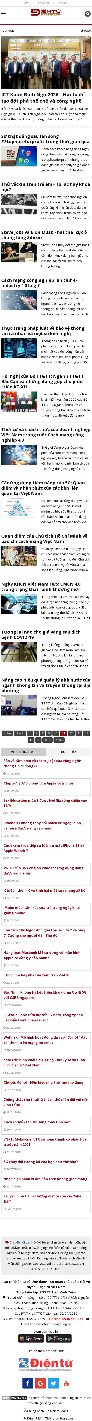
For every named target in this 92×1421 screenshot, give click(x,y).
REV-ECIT (43, 3)
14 (86, 733)
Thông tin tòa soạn (59, 1418)
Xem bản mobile (46, 1331)
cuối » (59, 740)
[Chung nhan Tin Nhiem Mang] (46, 1410)
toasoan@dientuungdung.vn (50, 1324)
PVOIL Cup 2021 (49, 1269)
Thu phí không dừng (53, 1253)
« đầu (7, 733)
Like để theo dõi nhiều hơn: (46, 1351)
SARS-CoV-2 (33, 1263)
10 (55, 733)
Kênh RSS (33, 1418)
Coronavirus (65, 1263)
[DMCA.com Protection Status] (14, 1398)
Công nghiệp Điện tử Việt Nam (57, 1247)
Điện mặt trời (24, 1247)
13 (78, 733)
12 (71, 733)
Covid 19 (49, 1263)
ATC (27, 3)
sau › (47, 740)
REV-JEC (62, 3)
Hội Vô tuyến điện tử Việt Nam (53, 1242)
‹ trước (20, 733)
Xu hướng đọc (23, 752)
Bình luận (68, 752)
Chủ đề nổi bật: (20, 1242)
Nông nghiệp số (47, 1258)
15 (31, 740)
